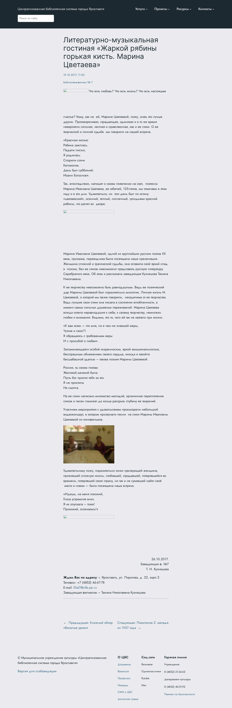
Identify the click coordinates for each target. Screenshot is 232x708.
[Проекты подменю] (169, 9)
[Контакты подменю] (213, 9)
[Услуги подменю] (147, 9)
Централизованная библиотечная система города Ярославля (61, 8)
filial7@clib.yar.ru (85, 587)
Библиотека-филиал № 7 (78, 82)
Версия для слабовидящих (37, 671)
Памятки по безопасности (179, 694)
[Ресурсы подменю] (191, 9)
